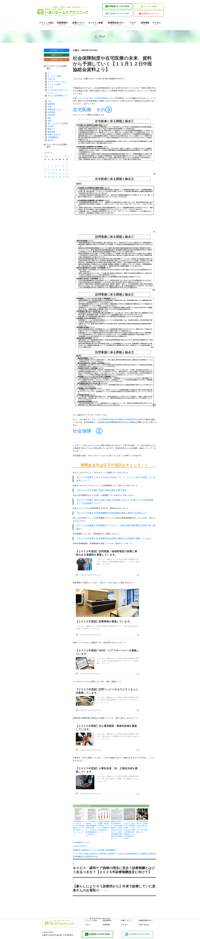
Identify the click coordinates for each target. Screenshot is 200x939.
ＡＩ (50, 73)
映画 (50, 120)
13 (56, 170)
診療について (78, 24)
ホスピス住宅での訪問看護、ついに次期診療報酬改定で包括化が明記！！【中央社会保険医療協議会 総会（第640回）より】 (91, 829)
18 (49, 173)
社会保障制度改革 (130, 854)
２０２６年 (77, 854)
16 (67, 170)
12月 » (67, 156)
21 (60, 173)
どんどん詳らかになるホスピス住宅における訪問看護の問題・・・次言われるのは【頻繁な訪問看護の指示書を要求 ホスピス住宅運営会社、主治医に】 (129, 830)
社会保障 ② (87, 431)
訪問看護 (143, 854)
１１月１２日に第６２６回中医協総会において (96, 98)
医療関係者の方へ (116, 24)
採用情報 (145, 24)
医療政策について (88, 850)
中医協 (86, 854)
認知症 (50, 140)
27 (56, 177)
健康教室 (76, 850)
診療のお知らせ (54, 134)
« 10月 (46, 156)
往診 (120, 854)
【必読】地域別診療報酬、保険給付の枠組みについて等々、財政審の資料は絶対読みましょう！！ (103, 827)
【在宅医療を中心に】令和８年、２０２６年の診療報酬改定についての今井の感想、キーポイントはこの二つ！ (78, 828)
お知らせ (51, 79)
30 (67, 177)
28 (60, 177)
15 (63, 170)
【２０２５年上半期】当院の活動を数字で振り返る (101, 490)
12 (52, 170)
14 (60, 170)
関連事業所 (62, 24)
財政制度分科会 (91, 856)
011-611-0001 (118, 13)
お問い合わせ (144, 924)
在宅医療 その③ (92, 109)
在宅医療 (101, 850)
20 (56, 173)
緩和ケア (52, 129)
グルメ (50, 87)
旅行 (50, 118)
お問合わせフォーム (150, 13)
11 (49, 170)
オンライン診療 (149, 6)
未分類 (50, 126)
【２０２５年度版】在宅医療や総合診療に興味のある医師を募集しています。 (114, 538)
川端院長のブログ (57, 55)
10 (45, 170)
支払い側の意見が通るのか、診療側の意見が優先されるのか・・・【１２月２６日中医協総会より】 (142, 827)
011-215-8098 (118, 6)
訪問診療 (151, 854)
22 (64, 173)
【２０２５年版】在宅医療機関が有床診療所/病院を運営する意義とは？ (111, 513)
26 (53, 177)
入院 (50, 106)
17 (45, 173)
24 (45, 177)
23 (67, 173)
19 (52, 173)
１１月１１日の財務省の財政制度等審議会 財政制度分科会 (113, 419)
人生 (50, 101)
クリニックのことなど (57, 81)
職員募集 (51, 132)
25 (49, 177)
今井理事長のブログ (81, 842)
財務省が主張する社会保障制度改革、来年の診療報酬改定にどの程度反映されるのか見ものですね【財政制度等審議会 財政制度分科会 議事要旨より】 (116, 830)
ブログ (133, 24)
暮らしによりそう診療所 (58, 123)
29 (64, 177)
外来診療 (51, 115)
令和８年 (93, 854)
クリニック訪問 (54, 84)
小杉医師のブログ (57, 59)
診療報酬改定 (111, 850)
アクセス (156, 24)
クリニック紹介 (46, 24)
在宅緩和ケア (112, 854)
